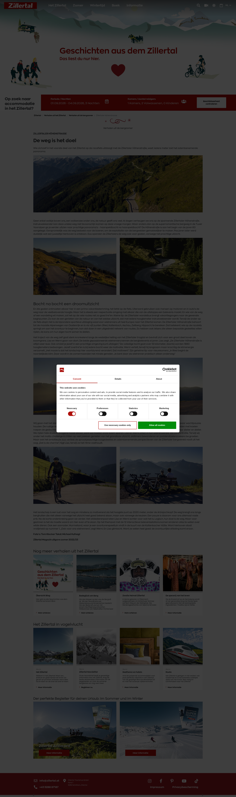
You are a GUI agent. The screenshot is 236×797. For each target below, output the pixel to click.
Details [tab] (118, 379)
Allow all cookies (157, 425)
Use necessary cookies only (117, 425)
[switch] (103, 414)
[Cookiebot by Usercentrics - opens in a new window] (164, 370)
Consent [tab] (77, 379)
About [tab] (159, 379)
